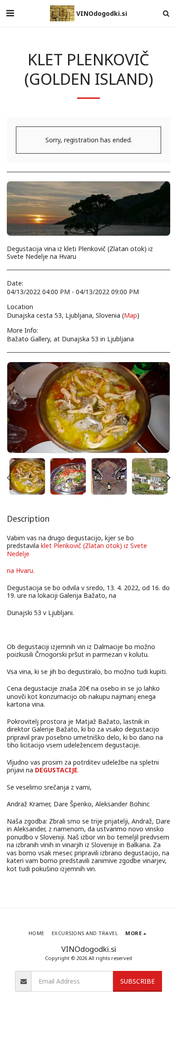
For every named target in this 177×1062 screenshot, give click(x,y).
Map (130, 315)
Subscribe (137, 981)
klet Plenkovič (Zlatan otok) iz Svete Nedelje (77, 549)
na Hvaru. (20, 570)
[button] (10, 13)
